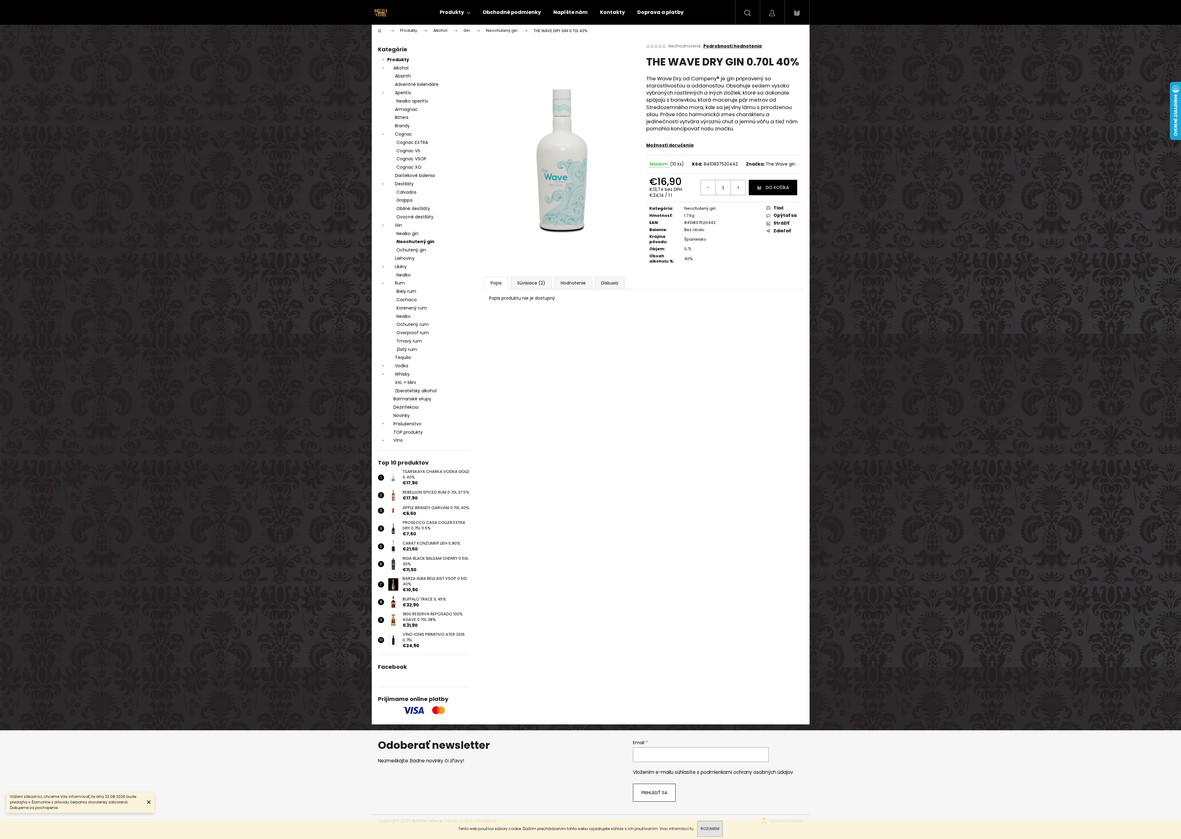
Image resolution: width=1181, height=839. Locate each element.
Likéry (401, 267)
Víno (398, 440)
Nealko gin (407, 233)
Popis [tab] (496, 283)
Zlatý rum (406, 349)
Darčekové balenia (415, 175)
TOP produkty (408, 432)
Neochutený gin (415, 241)
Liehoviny (405, 258)
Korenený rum (411, 308)
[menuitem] (454, 12)
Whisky (402, 374)
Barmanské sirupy (412, 399)
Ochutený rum (412, 324)
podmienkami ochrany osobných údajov (747, 772)
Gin (398, 225)
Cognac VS (408, 151)
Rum (400, 283)
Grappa (404, 200)
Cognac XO (408, 167)
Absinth (403, 76)
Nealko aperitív (412, 101)
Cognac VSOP (411, 159)
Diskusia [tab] (609, 283)
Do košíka (777, 187)
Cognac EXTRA (412, 142)
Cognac (403, 134)
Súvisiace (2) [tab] (531, 283)
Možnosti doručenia (669, 145)
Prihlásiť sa (654, 793)
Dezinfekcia (405, 407)
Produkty (398, 60)
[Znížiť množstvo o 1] (708, 187)
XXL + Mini (405, 382)
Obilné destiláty (413, 208)
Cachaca (406, 300)
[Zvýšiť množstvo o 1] (738, 187)
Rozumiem (710, 828)
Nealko (403, 275)
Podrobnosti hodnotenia (732, 46)
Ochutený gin (411, 250)
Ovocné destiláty (414, 217)
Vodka (401, 366)
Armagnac (406, 109)
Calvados (406, 192)
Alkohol (400, 68)
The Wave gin (780, 164)
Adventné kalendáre (416, 84)
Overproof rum (412, 333)
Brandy (402, 126)
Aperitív (403, 93)
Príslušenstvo (407, 424)
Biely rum (406, 291)
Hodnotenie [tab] (573, 283)
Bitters (401, 117)
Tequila (403, 357)
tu (691, 828)
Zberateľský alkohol (416, 391)
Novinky (401, 415)
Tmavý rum (409, 341)
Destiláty (404, 184)
